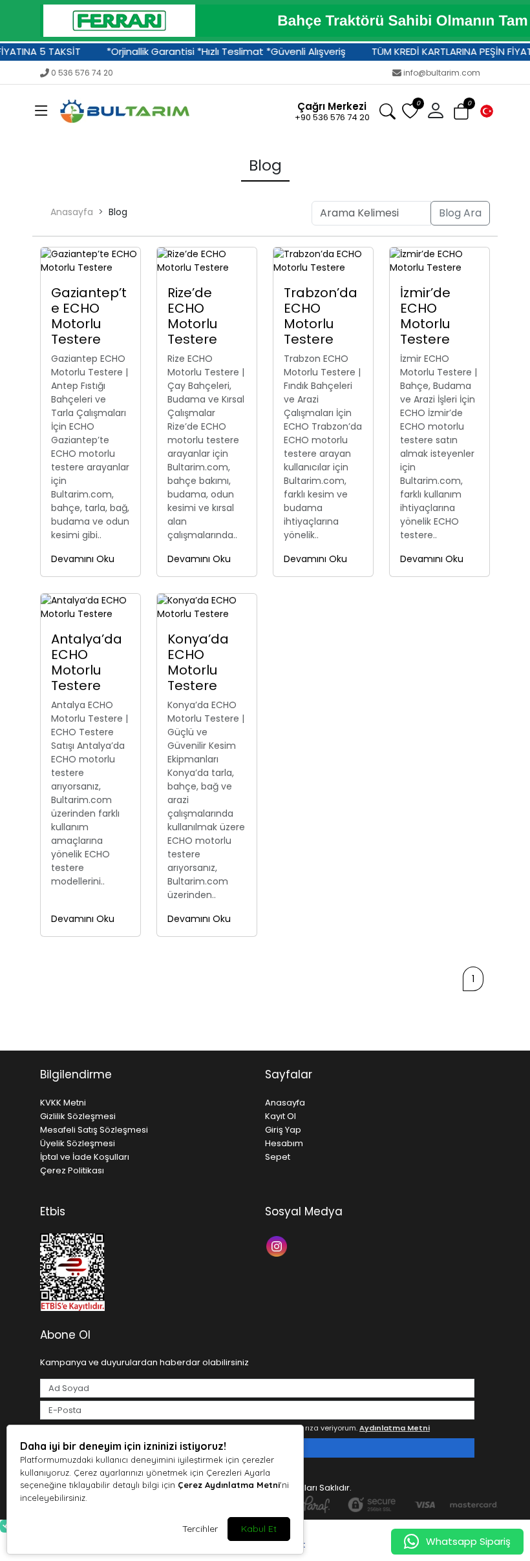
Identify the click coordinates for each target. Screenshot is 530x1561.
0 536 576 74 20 (82, 72)
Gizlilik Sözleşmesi (78, 1116)
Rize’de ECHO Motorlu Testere (192, 316)
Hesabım (284, 1143)
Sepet (277, 1157)
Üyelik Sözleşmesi (77, 1143)
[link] (265, 21)
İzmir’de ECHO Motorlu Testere (425, 316)
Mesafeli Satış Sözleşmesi (94, 1130)
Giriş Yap (283, 1130)
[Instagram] (278, 1245)
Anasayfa (71, 211)
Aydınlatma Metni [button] (394, 1428)
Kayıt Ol (280, 1116)
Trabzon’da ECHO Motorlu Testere (320, 316)
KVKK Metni (63, 1102)
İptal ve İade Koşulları (84, 1157)
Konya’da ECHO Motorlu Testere (198, 662)
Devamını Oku (82, 558)
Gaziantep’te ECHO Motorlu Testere (89, 316)
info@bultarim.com (441, 72)
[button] (41, 111)
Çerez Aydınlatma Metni (229, 1485)
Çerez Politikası (72, 1170)
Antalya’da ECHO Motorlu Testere (86, 662)
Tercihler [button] (200, 1529)
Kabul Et (259, 1529)
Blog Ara (460, 212)
